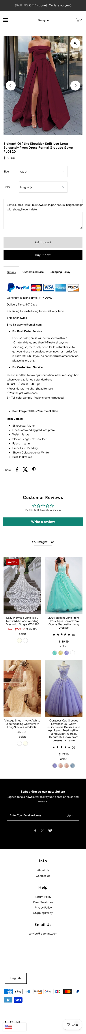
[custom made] (72, 653)
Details (11, 272)
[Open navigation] (14, 20)
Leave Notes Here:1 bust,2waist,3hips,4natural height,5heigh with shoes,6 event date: (45, 207)
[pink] (60, 765)
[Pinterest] (42, 831)
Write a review (43, 522)
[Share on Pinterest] (34, 470)
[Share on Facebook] (17, 470)
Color (7, 187)
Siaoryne (43, 20)
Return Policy (43, 896)
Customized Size (33, 271)
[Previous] (11, 85)
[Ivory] (19, 640)
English (15, 978)
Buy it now (43, 255)
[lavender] (66, 653)
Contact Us (43, 875)
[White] (25, 640)
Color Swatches (43, 902)
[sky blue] (72, 765)
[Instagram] (50, 831)
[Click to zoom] (75, 43)
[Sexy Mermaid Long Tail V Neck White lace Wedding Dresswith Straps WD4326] (22, 585)
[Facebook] (35, 831)
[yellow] (60, 653)
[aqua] (54, 653)
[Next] (75, 85)
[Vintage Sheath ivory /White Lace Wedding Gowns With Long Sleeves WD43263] (22, 688)
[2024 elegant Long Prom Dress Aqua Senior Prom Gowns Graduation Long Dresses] (63, 585)
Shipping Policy (60, 271)
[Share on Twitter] (25, 470)
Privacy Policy (43, 907)
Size (6, 171)
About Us (43, 870)
